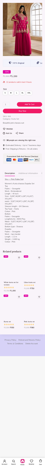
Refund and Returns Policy (29, 340)
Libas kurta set (30, 282)
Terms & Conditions (15, 344)
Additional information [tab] (28, 173)
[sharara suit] (22, 29)
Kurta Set (15, 119)
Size (5, 89)
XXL (29, 93)
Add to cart (29, 104)
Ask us (9, 133)
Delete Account (31, 344)
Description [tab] (10, 173)
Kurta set (7, 322)
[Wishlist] (19, 257)
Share (21, 133)
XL (22, 93)
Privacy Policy (10, 340)
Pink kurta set (29, 322)
